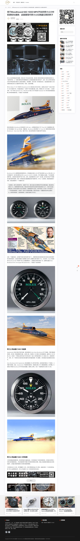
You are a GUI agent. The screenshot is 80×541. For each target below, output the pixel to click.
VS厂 (63, 105)
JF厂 (63, 88)
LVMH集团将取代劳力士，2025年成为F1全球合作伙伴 (13, 510)
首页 (14, 2)
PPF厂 (68, 98)
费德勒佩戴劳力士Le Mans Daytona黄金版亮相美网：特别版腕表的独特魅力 (48, 510)
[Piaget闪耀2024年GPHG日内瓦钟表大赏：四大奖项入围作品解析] (31, 502)
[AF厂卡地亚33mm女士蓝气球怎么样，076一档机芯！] (66, 50)
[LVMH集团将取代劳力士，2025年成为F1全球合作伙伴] (13, 502)
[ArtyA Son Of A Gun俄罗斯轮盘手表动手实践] (43, 487)
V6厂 (63, 102)
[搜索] (74, 2)
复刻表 (16, 538)
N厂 (69, 95)
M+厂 (63, 93)
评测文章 (18, 2)
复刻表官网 (13, 18)
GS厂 (68, 86)
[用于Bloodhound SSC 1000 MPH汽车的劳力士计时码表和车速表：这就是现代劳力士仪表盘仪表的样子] (31, 73)
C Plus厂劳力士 (65, 81)
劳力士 (68, 107)
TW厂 (69, 100)
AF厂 (68, 71)
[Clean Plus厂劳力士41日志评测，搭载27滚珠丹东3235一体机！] (66, 58)
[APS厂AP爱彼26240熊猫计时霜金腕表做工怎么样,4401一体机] (66, 53)
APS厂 (63, 74)
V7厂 (68, 102)
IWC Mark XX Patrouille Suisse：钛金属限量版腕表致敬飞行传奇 (66, 510)
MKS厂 (63, 95)
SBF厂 (63, 100)
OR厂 (63, 98)
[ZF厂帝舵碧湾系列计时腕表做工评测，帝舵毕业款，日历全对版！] (66, 61)
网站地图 (32, 538)
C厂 (62, 83)
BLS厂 (69, 76)
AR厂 (69, 74)
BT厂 (63, 78)
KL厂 (68, 88)
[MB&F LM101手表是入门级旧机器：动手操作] (19, 487)
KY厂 (68, 90)
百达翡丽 (69, 109)
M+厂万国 (69, 93)
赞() (31, 480)
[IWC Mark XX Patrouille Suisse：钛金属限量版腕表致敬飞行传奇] (66, 502)
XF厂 (68, 105)
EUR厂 (68, 83)
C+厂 (68, 78)
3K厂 (63, 71)
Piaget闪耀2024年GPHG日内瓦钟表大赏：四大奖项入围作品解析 (31, 510)
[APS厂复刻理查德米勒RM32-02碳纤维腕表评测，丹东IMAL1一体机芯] (66, 42)
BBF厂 (63, 76)
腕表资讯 (22, 2)
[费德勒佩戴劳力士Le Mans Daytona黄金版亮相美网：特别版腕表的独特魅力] (48, 502)
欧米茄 (63, 109)
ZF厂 (63, 107)
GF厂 (63, 86)
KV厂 (63, 90)
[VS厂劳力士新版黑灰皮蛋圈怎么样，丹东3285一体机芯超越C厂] (66, 46)
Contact (27, 2)
